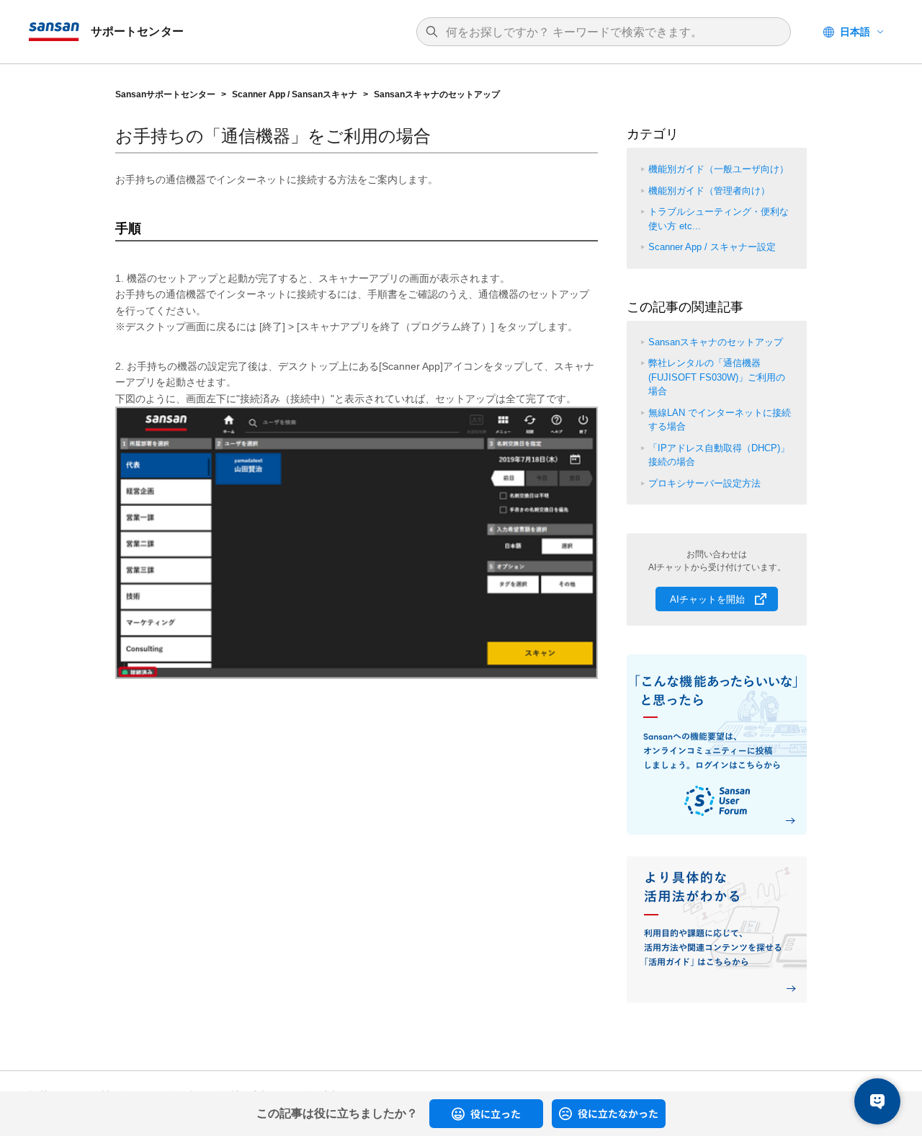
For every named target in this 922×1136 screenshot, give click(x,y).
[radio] (486, 1113)
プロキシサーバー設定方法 (704, 483)
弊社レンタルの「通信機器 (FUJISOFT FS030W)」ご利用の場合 (716, 377)
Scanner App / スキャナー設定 (712, 246)
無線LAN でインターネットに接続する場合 (719, 419)
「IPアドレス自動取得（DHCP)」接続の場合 (718, 455)
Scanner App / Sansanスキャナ (294, 94)
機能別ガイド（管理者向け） (709, 190)
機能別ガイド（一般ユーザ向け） (718, 169)
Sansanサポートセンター (165, 94)
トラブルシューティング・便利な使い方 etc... (718, 218)
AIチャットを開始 (707, 599)
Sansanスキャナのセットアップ (437, 94)
